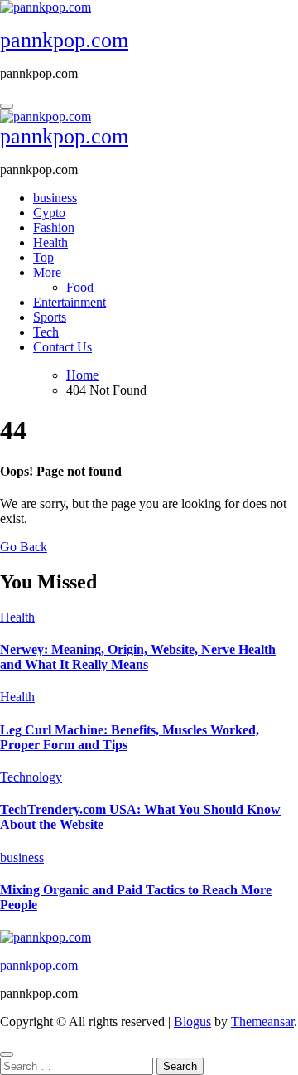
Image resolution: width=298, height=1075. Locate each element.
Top (43, 257)
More (47, 272)
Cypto (49, 213)
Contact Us (62, 347)
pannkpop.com (64, 40)
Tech (46, 332)
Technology (31, 777)
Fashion (53, 227)
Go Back (23, 547)
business (55, 198)
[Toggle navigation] (6, 106)
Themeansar (262, 1021)
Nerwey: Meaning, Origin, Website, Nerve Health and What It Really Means (138, 656)
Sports (49, 317)
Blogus (192, 1021)
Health (50, 242)
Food (80, 287)
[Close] (6, 1054)
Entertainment (69, 302)
